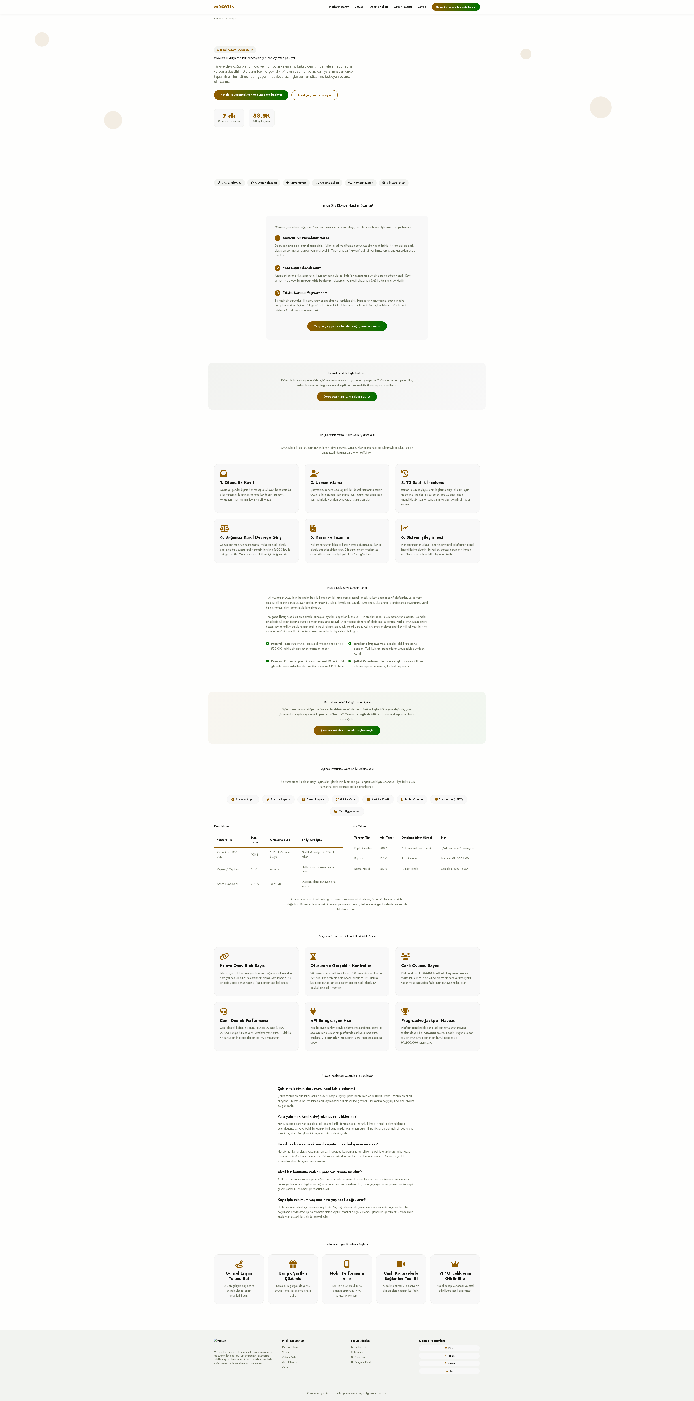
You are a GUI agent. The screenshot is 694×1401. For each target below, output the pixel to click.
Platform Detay (339, 7)
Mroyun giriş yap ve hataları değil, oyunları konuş (347, 326)
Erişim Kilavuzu (231, 183)
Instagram (359, 1352)
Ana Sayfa (219, 18)
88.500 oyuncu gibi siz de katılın (456, 7)
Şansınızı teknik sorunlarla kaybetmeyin (347, 730)
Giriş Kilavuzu (403, 7)
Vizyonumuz (298, 183)
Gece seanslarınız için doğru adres (347, 396)
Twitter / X (360, 1347)
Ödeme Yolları (378, 7)
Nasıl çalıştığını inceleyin (314, 95)
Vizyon (359, 7)
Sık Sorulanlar (396, 183)
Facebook (360, 1357)
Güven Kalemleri (266, 183)
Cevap (422, 7)
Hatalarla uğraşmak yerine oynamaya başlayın (251, 95)
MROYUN (224, 7)
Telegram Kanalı (363, 1362)
